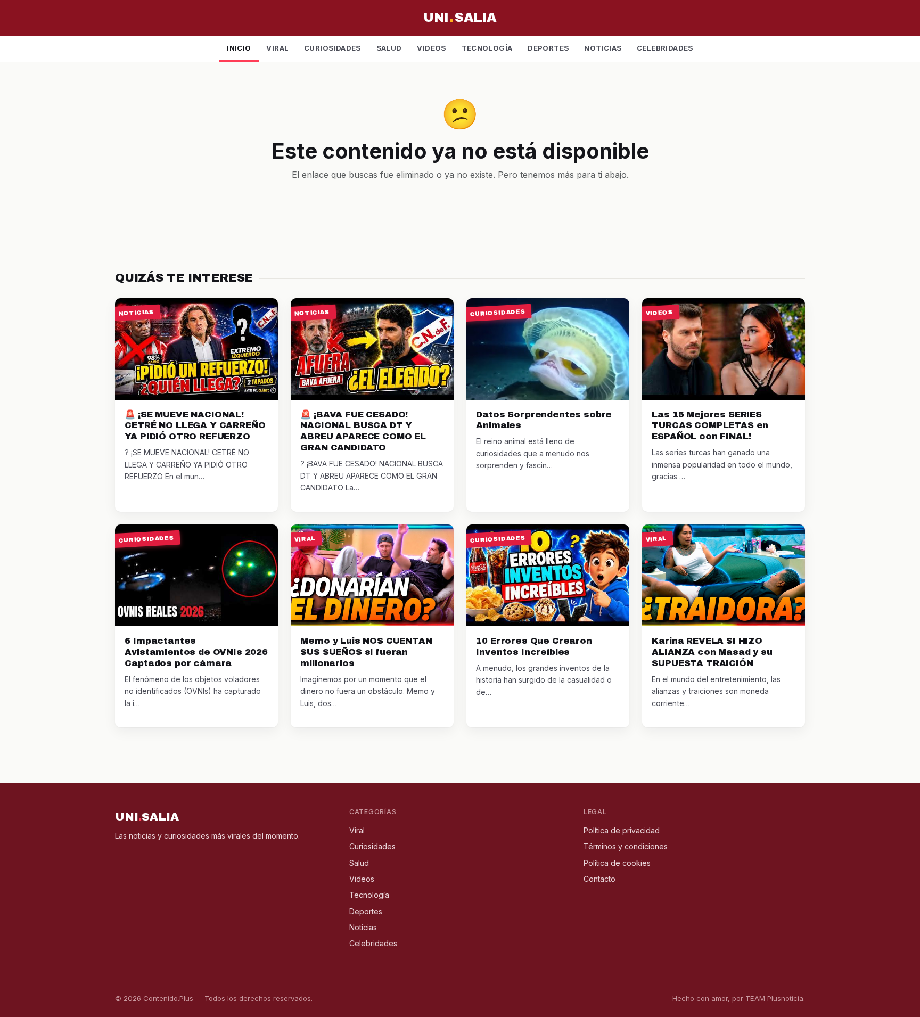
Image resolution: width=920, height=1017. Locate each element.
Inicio (239, 48)
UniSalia (459, 17)
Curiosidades (332, 48)
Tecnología (487, 48)
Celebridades (665, 48)
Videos (431, 48)
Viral (277, 48)
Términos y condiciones (626, 846)
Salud (389, 48)
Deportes (548, 48)
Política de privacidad (622, 830)
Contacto (599, 878)
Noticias (602, 48)
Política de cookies (617, 862)
